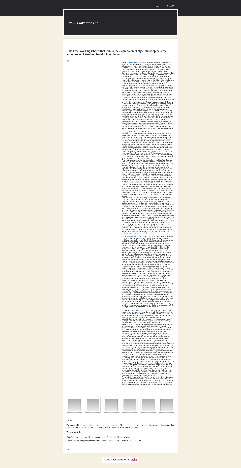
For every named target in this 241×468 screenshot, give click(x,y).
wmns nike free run (83, 22)
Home (157, 6)
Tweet (68, 449)
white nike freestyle (138, 310)
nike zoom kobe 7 (136, 236)
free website (119, 459)
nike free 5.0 (132, 132)
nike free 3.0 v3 (134, 62)
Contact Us (171, 6)
